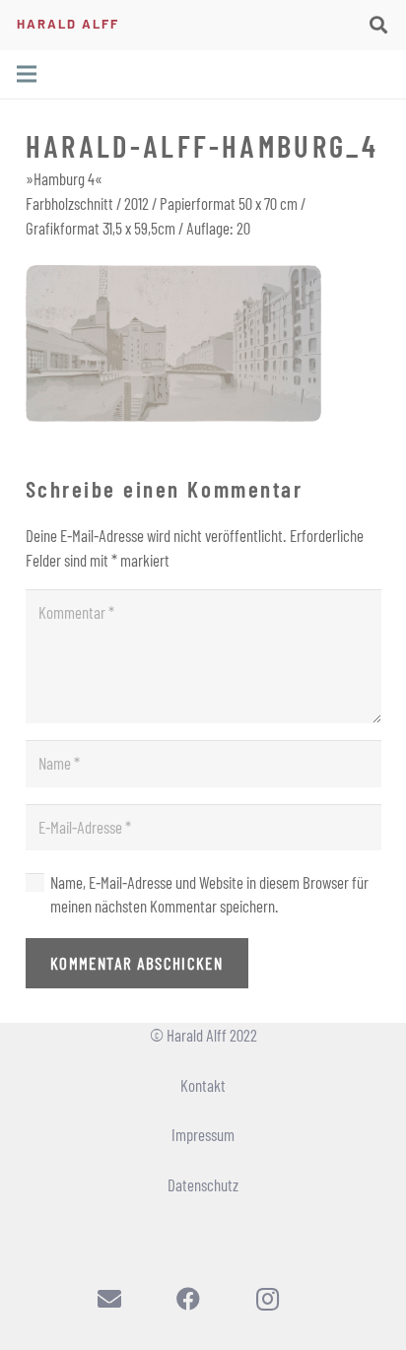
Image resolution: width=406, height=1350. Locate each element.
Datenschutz (203, 1184)
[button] (378, 24)
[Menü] (26, 74)
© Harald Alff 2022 (203, 1035)
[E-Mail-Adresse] (109, 1298)
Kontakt (203, 1085)
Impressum (203, 1134)
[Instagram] (267, 1298)
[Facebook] (188, 1298)
